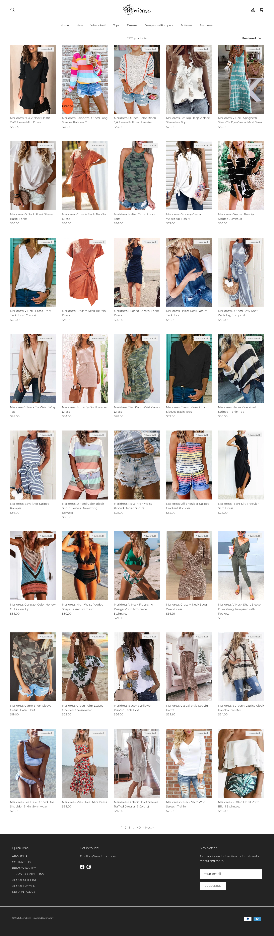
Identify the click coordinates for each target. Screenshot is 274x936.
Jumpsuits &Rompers (159, 25)
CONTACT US (21, 862)
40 (139, 827)
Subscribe (213, 885)
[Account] (252, 9)
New (80, 25)
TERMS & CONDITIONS (28, 874)
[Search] (12, 9)
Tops (116, 25)
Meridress (25, 918)
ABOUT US (19, 856)
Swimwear (207, 25)
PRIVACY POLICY (24, 868)
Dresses (132, 25)
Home (65, 25)
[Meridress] (137, 10)
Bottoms (186, 25)
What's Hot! (98, 25)
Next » (149, 827)
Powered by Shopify (43, 918)
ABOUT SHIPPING (24, 880)
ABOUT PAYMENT (24, 886)
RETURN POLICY (23, 891)
